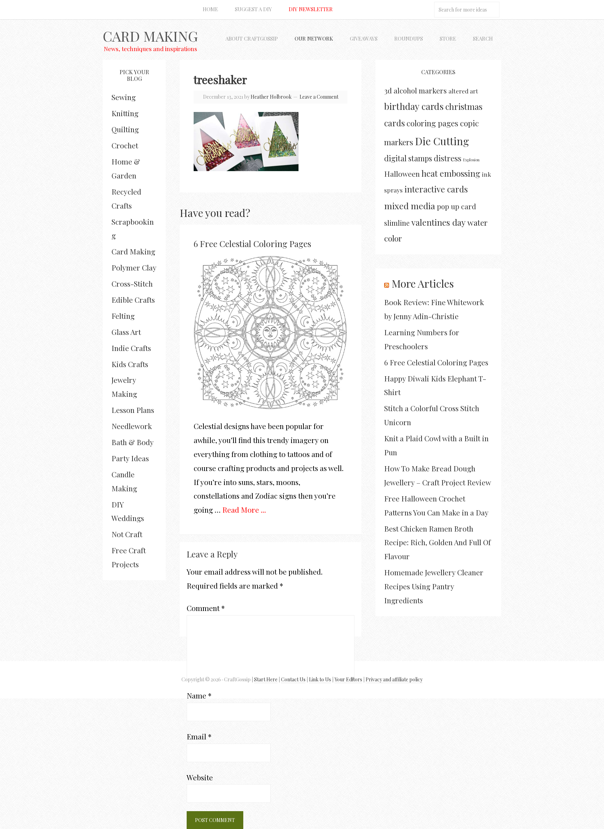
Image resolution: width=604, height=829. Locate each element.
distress (447, 158)
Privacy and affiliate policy (394, 679)
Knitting (125, 113)
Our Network (314, 38)
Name (199, 695)
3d (388, 90)
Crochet (125, 145)
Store (448, 38)
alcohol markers (420, 90)
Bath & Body (133, 442)
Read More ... (244, 509)
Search (483, 38)
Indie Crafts (131, 348)
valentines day (438, 222)
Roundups (408, 38)
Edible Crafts (133, 299)
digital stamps (408, 158)
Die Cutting (442, 141)
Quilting (125, 129)
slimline (397, 222)
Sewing (124, 97)
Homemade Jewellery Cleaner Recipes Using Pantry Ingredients (433, 586)
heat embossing (451, 173)
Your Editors (348, 679)
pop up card (456, 206)
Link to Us (320, 679)
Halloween (402, 173)
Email (199, 736)
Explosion (471, 159)
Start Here (266, 679)
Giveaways (364, 38)
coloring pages (432, 123)
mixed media (409, 205)
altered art (463, 91)
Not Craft (127, 534)
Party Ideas (130, 458)
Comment (206, 608)
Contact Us (293, 679)
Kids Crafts (130, 364)
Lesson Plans (133, 410)
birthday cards (414, 106)
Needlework (132, 426)
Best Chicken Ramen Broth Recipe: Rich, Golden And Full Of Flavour (437, 542)
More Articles (422, 283)
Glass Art (126, 332)
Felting (123, 316)
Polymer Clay (134, 267)
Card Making (150, 36)
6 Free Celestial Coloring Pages (252, 243)
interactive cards (436, 189)
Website (200, 777)
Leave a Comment (319, 96)
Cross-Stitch (132, 283)
